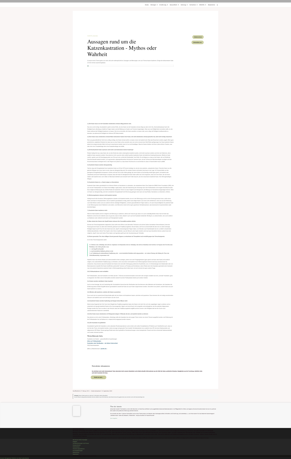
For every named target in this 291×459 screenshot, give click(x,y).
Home (147, 5)
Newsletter (211, 5)
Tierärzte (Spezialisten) (78, 448)
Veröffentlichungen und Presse (81, 443)
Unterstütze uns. (197, 42)
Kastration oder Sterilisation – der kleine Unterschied (102, 343)
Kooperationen (77, 445)
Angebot (75, 441)
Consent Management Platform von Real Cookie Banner (14, 458)
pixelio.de (103, 348)
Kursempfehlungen (78, 450)
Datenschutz (76, 452)
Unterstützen (76, 447)
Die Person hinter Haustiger (80, 439)
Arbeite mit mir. (198, 37)
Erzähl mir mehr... (98, 377)
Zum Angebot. (113, 418)
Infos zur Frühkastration (94, 341)
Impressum (76, 454)
